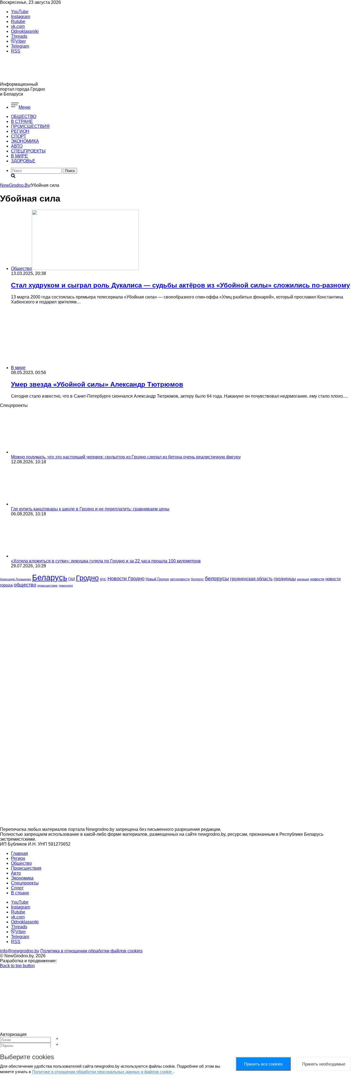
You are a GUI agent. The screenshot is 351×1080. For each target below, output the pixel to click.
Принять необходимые (323, 1064)
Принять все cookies (263, 1064)
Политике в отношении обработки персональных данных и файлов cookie (102, 1071)
